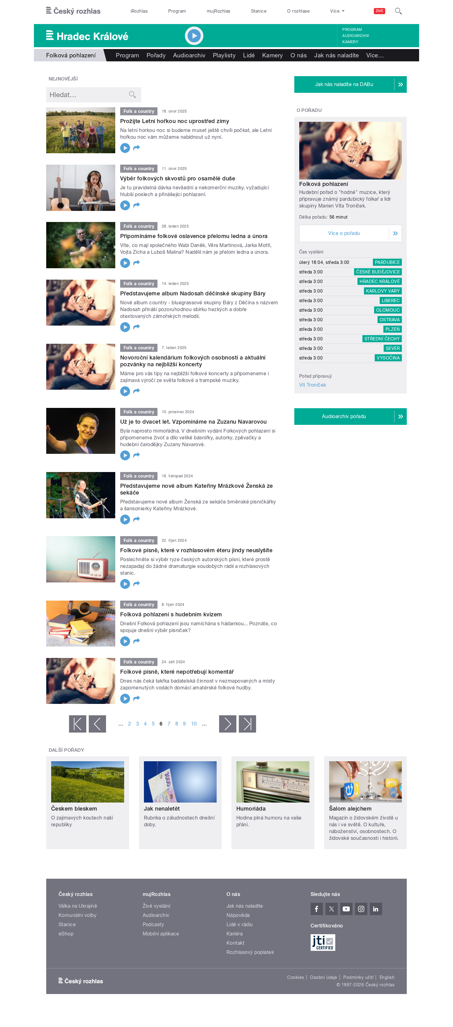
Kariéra (234, 934)
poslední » (247, 724)
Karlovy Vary (383, 291)
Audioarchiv (355, 36)
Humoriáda (251, 808)
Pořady (156, 55)
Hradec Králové (380, 281)
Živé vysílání (156, 906)
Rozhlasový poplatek (250, 952)
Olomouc (388, 310)
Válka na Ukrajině (78, 906)
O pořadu (309, 110)
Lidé (249, 55)
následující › (227, 724)
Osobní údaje (323, 977)
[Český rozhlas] (73, 11)
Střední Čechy (382, 338)
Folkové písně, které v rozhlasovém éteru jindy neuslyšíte (196, 550)
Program (177, 11)
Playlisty (224, 55)
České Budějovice (378, 271)
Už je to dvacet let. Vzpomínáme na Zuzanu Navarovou (193, 421)
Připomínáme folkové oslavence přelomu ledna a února (193, 236)
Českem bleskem (74, 808)
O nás (299, 55)
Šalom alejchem (350, 808)
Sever (393, 348)
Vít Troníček (312, 385)
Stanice (259, 11)
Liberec (391, 300)
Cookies (295, 977)
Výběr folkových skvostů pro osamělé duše (177, 178)
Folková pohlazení (323, 184)
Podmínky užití (358, 977)
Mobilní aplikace (161, 934)
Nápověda (238, 915)
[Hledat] (398, 11)
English (387, 977)
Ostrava (390, 319)
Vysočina (388, 357)
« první (77, 724)
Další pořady (66, 750)
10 (194, 724)
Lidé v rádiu (239, 924)
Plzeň (393, 329)
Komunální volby (77, 915)
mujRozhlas (219, 11)
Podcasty (153, 924)
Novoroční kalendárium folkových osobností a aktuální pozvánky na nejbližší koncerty (193, 361)
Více (375, 55)
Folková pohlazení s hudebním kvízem (171, 614)
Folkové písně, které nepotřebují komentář (177, 671)
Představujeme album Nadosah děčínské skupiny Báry (193, 293)
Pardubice (387, 262)
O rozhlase (298, 11)
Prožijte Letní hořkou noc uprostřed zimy (174, 121)
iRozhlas (139, 11)
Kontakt (235, 943)
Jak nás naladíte (336, 55)
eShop (66, 934)
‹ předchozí (97, 724)
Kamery (350, 42)
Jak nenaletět (162, 808)
